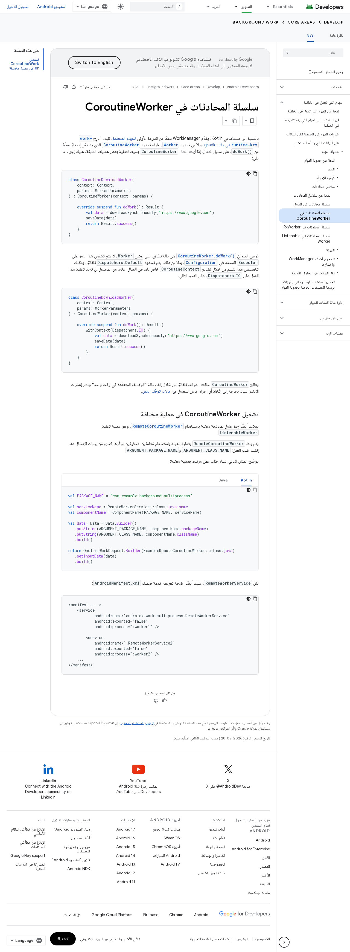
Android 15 (125, 846)
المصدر (265, 866)
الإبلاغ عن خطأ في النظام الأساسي (28, 831)
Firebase (150, 914)
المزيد (216, 6)
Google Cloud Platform (112, 914)
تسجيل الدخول (17, 6)
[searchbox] (313, 52)
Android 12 (125, 872)
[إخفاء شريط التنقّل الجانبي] (284, 942)
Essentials (283, 6)
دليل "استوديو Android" (72, 829)
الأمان (266, 857)
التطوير (246, 6)
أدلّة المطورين (80, 837)
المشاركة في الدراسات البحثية (30, 866)
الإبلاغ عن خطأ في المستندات (32, 844)
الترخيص (243, 939)
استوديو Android (51, 6)
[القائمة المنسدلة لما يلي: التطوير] (234, 6)
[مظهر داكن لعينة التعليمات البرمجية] (248, 173)
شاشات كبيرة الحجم (166, 829)
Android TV (170, 864)
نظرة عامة (336, 35)
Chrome (176, 914)
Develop (334, 22)
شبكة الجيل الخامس (211, 872)
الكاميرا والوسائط (213, 855)
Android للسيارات (166, 855)
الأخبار (265, 875)
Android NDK (78, 868)
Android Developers (243, 87)
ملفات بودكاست (259, 892)
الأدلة (310, 35)
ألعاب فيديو (217, 829)
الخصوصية (217, 864)
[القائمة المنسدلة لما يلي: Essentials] (265, 6)
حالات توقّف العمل (156, 391)
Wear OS (172, 837)
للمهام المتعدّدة (124, 138)
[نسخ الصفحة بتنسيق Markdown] (235, 121)
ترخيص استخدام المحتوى (136, 723)
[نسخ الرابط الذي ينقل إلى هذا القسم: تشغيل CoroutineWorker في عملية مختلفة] (135, 414)
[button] (317, 87)
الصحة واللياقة (215, 846)
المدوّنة (265, 883)
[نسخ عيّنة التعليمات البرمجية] (255, 173)
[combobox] (157, 6)
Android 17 (125, 829)
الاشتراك (63, 939)
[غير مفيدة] (66, 87)
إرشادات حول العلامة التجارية (210, 939)
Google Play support (27, 855)
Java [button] (223, 480)
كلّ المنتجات (72, 914)
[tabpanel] (160, 529)
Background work (256, 22)
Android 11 (126, 881)
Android (263, 840)
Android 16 (125, 837)
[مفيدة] (74, 87)
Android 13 (125, 864)
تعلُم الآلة (219, 837)
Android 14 (125, 855)
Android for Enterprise (251, 848)
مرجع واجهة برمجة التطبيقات (76, 849)
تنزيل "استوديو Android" (71, 859)
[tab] (246, 480)
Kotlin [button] (246, 480)
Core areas (301, 22)
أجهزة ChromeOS (165, 846)
